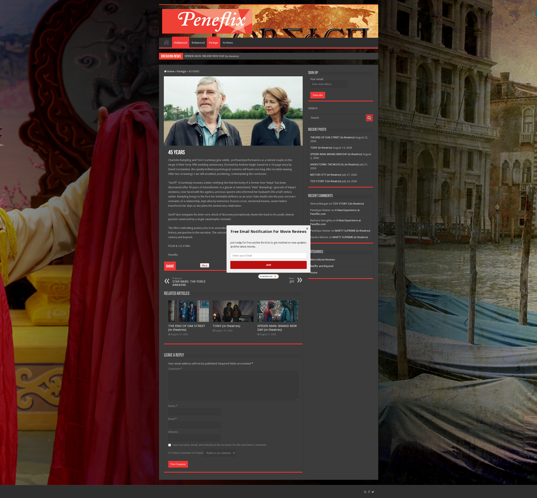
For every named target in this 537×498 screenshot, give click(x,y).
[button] (268, 231)
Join (268, 265)
